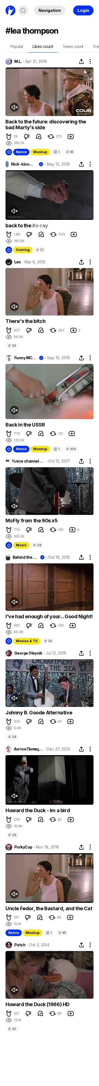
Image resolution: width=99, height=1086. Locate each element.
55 (69, 152)
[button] (9, 136)
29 (37, 545)
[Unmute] (14, 107)
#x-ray (40, 225)
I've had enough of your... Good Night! (49, 616)
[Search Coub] (23, 10)
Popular (16, 46)
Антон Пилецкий (28, 749)
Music (21, 545)
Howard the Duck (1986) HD (38, 1004)
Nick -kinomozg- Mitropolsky (24, 164)
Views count (73, 46)
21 (39, 249)
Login (83, 10)
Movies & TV (27, 641)
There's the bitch (25, 321)
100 (71, 449)
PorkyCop (23, 847)
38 (12, 345)
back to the (19, 225)
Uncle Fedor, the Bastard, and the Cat (49, 908)
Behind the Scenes (25, 557)
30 (12, 1028)
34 (48, 641)
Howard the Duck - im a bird (38, 810)
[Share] (81, 61)
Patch (19, 945)
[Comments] (38, 136)
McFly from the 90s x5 (31, 520)
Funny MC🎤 (25, 358)
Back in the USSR (25, 425)
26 (12, 835)
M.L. (18, 61)
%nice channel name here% (28, 461)
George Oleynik (28, 653)
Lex (17, 262)
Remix (21, 152)
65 (62, 932)
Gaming (23, 250)
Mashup (40, 152)
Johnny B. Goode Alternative (39, 712)
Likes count (42, 46)
